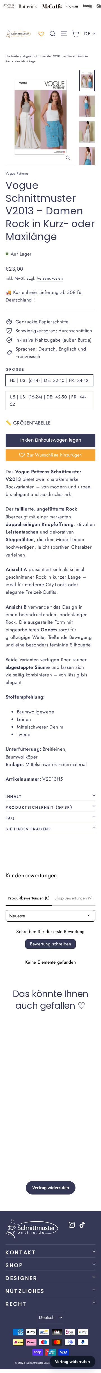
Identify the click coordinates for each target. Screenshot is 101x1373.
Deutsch (47, 1317)
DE (87, 33)
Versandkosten (50, 278)
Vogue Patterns (17, 173)
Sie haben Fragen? (28, 829)
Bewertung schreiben (50, 944)
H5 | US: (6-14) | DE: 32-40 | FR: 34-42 (49, 380)
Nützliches (25, 1291)
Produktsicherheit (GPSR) (39, 807)
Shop (14, 1265)
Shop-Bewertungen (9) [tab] (73, 898)
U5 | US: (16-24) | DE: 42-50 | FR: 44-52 (48, 400)
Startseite (12, 56)
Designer (22, 1278)
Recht (16, 1303)
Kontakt (21, 1252)
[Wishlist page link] (41, 34)
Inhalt (14, 796)
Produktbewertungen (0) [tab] (29, 898)
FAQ (10, 818)
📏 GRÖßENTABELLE (28, 422)
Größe (15, 369)
